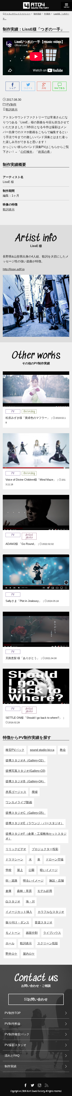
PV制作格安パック (17, 1034)
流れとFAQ (12, 1055)
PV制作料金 (12, 1023)
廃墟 (35, 791)
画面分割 (32, 932)
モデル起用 (44, 891)
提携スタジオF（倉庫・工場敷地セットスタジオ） (36, 836)
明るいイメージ (33, 880)
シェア (12, 88)
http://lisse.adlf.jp (14, 269)
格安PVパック (15, 749)
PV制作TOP (13, 1013)
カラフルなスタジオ (51, 911)
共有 (44, 88)
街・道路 (11, 880)
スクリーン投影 (47, 943)
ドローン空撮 (55, 859)
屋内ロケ (29, 953)
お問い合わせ (38, 999)
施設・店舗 (56, 880)
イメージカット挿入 (19, 911)
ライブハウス (52, 932)
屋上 (20, 870)
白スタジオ (13, 901)
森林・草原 (24, 891)
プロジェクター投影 (45, 849)
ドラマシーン (14, 859)
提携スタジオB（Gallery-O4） (25, 781)
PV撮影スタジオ (15, 1045)
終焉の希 (44, 151)
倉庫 (8, 891)
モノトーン (13, 932)
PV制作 (11, 104)
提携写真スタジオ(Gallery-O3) (25, 770)
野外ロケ (11, 953)
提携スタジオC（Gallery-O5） (26, 812)
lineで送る (59, 88)
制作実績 (10, 1066)
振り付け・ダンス (17, 922)
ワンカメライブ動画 (19, 802)
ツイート (28, 88)
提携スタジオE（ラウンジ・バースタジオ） (35, 823)
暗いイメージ (49, 870)
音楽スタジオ (43, 922)
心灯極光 (26, 151)
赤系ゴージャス (16, 791)
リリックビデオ (16, 849)
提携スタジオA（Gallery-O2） (25, 760)
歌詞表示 (12, 109)
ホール (10, 943)
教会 (63, 749)
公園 (31, 870)
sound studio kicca (42, 749)
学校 (8, 870)
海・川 (30, 901)
